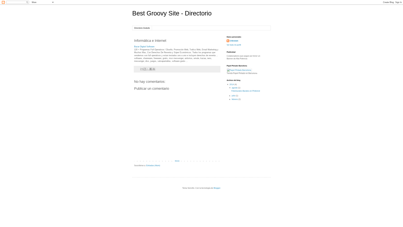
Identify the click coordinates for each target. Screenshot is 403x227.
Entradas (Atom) (153, 165)
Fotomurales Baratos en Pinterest (245, 91)
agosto (235, 88)
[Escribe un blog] (144, 69)
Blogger (217, 188)
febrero (235, 99)
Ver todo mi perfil (234, 45)
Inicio (177, 161)
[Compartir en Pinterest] (153, 69)
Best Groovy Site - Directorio (172, 13)
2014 (232, 84)
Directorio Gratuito (142, 28)
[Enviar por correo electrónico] (141, 69)
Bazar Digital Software (144, 46)
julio (234, 96)
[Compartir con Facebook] (150, 69)
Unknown (234, 41)
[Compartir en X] (147, 69)
